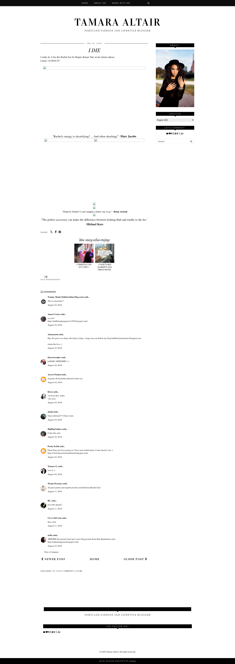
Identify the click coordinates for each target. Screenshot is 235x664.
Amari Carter (54, 314)
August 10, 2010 (55, 304)
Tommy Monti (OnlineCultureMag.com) (66, 296)
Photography (53, 280)
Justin (51, 411)
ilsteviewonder (54, 357)
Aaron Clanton (54, 374)
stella (50, 535)
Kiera (50, 391)
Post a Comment (51, 551)
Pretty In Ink (53, 446)
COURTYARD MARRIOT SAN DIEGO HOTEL (105, 267)
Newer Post (54, 559)
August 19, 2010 (55, 545)
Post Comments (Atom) (69, 571)
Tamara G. (53, 466)
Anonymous (53, 334)
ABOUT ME (100, 3)
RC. (49, 500)
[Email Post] (45, 276)
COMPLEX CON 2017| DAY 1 (84, 265)
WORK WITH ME (121, 3)
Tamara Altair (117, 22)
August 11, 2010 (55, 491)
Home (84, 3)
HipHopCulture (55, 428)
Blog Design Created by (117, 661)
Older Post (134, 559)
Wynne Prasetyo (55, 483)
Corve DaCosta (54, 517)
